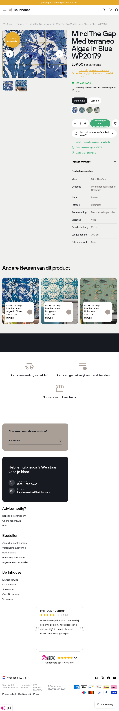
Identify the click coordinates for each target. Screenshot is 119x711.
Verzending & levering (14, 547)
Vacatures (7, 599)
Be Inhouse (13, 687)
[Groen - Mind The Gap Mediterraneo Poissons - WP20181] (89, 110)
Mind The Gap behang (40, 24)
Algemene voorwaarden (15, 562)
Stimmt (24, 687)
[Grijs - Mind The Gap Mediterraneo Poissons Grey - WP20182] (97, 110)
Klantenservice (10, 579)
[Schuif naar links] (9, 54)
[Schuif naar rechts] (59, 54)
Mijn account (9, 584)
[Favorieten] (110, 10)
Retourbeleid (9, 552)
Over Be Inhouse (11, 594)
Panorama (79, 100)
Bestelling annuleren (13, 557)
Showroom (8, 589)
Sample (94, 100)
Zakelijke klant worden (14, 542)
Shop (9, 24)
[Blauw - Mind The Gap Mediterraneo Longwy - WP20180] (82, 110)
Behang (20, 24)
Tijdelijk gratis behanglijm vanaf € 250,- (59, 2)
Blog (4, 525)
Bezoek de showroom (14, 515)
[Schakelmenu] (4, 10)
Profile (36, 694)
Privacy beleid (9, 694)
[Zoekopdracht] (104, 10)
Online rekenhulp (11, 520)
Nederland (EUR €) (17, 677)
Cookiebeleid (24, 694)
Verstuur (60, 441)
